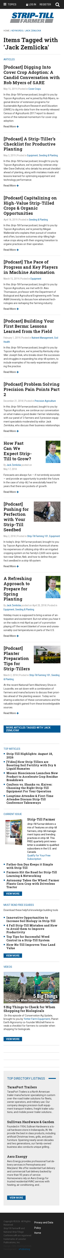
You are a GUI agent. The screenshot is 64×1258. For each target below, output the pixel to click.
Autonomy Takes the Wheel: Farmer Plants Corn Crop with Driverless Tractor (32, 883)
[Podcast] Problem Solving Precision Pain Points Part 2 (32, 389)
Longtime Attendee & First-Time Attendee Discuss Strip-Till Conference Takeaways (29, 799)
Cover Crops (34, 88)
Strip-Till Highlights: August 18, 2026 (29, 755)
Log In (32, 4)
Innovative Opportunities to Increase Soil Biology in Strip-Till (30, 919)
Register (45, 4)
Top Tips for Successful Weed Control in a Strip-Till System (28, 938)
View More (13, 893)
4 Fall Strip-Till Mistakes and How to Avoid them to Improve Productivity (31, 928)
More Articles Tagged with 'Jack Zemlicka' (28, 729)
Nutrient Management (42, 337)
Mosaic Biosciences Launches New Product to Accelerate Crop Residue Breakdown (32, 776)
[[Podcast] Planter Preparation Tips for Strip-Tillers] (47, 654)
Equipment (32, 155)
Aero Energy (17, 1156)
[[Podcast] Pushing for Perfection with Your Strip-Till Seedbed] (47, 511)
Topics (12, 4)
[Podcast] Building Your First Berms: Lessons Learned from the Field (29, 326)
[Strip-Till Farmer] (14, 832)
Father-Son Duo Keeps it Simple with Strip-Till (29, 866)
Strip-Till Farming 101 (37, 536)
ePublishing (24, 1249)
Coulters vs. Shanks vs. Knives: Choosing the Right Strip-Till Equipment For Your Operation (29, 788)
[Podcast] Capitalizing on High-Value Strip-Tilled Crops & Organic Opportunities (30, 205)
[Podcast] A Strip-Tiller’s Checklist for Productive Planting (29, 144)
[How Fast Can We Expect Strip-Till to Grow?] (53, 451)
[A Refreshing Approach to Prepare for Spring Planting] (53, 587)
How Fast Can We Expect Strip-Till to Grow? (18, 450)
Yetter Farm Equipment (37, 1018)
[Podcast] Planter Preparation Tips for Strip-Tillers (17, 658)
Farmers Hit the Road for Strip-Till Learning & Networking (31, 873)
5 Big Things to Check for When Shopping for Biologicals (29, 1009)
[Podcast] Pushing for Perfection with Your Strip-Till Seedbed (16, 517)
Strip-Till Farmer (41, 819)
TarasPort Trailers (22, 1087)
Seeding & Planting (48, 155)
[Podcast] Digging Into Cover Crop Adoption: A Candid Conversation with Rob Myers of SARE (32, 74)
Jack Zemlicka (13, 465)
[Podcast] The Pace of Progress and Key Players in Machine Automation (31, 267)
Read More (10, 126)
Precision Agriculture (45, 400)
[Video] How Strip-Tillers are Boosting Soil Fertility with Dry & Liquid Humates (31, 765)
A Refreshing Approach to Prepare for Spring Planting (18, 589)
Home (7, 30)
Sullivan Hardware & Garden (30, 1122)
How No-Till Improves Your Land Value (30, 946)
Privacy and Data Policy (43, 1223)
